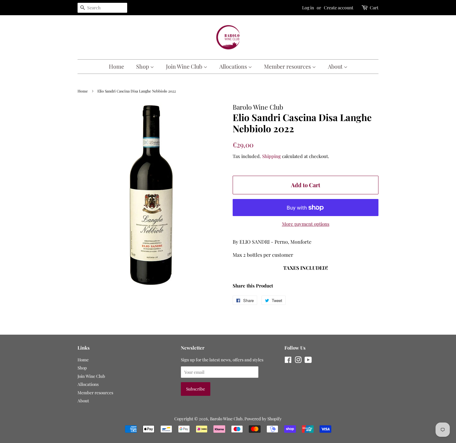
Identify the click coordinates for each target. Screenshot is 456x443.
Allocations (233, 66)
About (336, 66)
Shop (143, 66)
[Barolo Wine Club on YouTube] (308, 361)
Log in (308, 8)
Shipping (271, 156)
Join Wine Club (184, 66)
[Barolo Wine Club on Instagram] (298, 361)
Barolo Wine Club (226, 418)
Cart (374, 8)
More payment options (305, 224)
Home (116, 66)
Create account (338, 8)
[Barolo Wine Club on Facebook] (288, 361)
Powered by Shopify (263, 418)
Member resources (288, 66)
